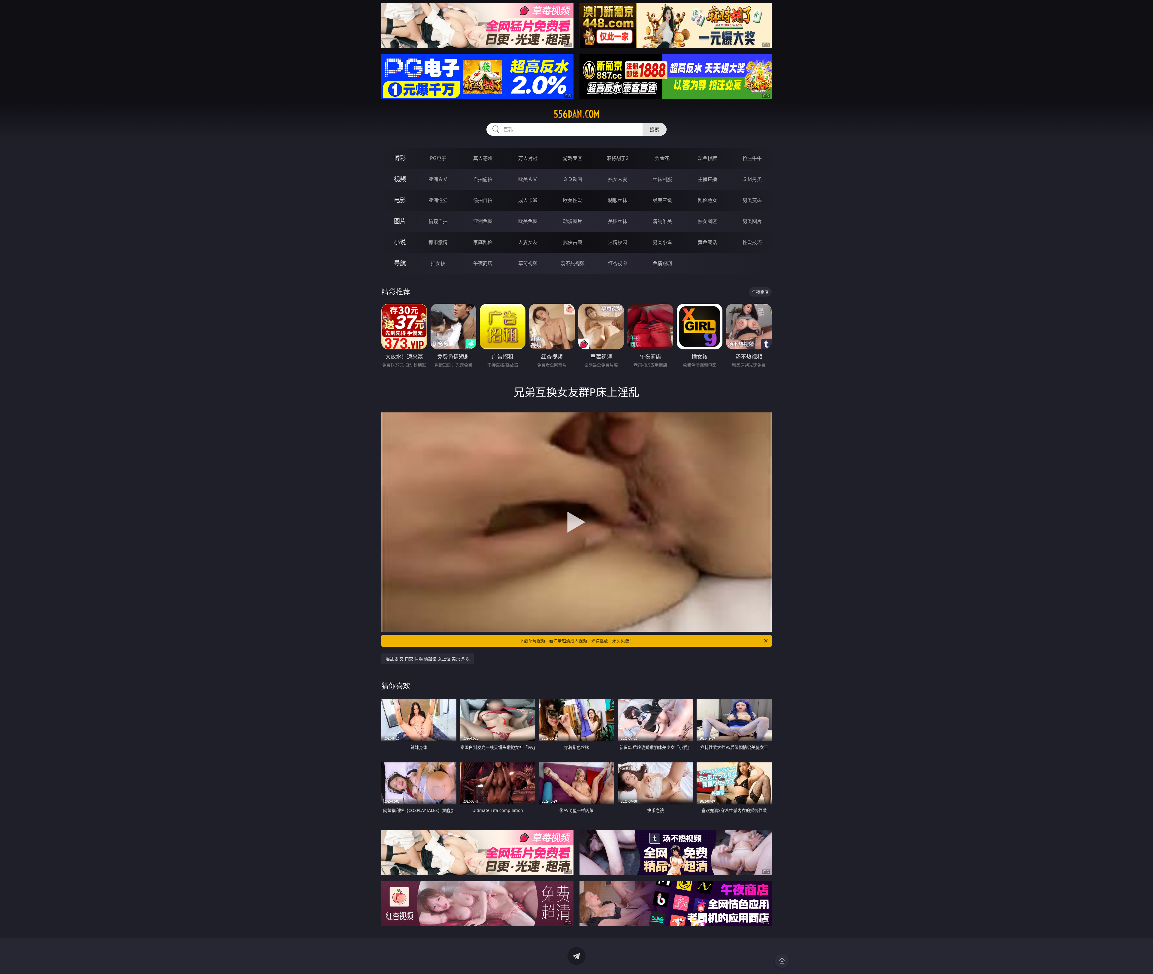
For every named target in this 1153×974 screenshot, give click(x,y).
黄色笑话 (707, 242)
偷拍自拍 (482, 200)
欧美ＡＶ (527, 179)
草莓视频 (527, 263)
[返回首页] (782, 961)
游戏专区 (572, 158)
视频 (400, 179)
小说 (400, 242)
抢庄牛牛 (752, 158)
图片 (400, 221)
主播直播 (707, 179)
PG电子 (438, 158)
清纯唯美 (662, 221)
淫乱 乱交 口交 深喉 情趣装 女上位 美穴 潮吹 (428, 659)
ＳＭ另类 (752, 179)
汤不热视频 (573, 263)
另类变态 (752, 200)
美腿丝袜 (617, 221)
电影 (400, 200)
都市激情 (438, 242)
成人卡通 (527, 200)
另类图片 (752, 221)
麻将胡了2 (617, 158)
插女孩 (438, 263)
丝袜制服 (662, 179)
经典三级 (662, 200)
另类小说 (662, 242)
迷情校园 (617, 242)
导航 (400, 263)
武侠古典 (572, 242)
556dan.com (577, 114)
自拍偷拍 (482, 179)
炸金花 (662, 158)
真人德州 (482, 158)
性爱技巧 (752, 242)
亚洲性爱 (438, 200)
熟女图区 (707, 221)
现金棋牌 (707, 158)
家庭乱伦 (482, 242)
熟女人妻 (617, 179)
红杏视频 (617, 263)
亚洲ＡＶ (438, 179)
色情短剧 (662, 263)
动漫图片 (572, 221)
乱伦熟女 (707, 200)
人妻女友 (527, 242)
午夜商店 (482, 263)
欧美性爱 (572, 200)
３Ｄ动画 (572, 179)
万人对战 (527, 158)
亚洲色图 (482, 221)
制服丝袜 (617, 200)
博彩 (400, 158)
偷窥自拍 (438, 221)
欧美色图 (527, 221)
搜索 (654, 129)
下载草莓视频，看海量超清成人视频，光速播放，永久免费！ (576, 641)
